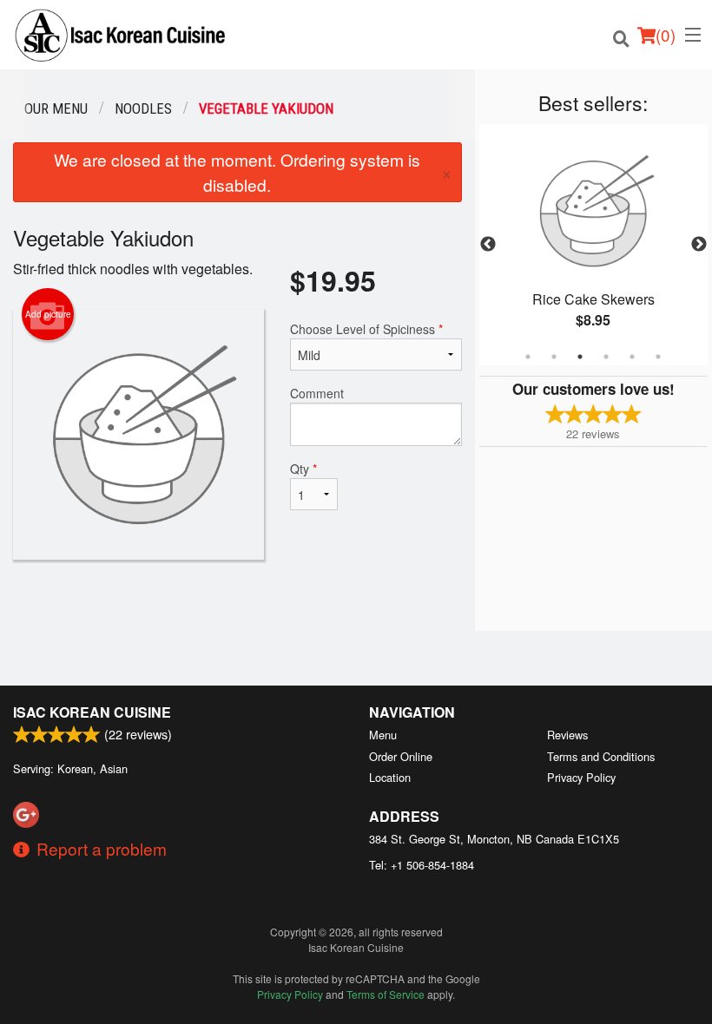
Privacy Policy (581, 777)
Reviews (567, 734)
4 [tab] (606, 356)
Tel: (421, 865)
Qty (303, 468)
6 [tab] (658, 356)
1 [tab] (528, 356)
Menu (383, 734)
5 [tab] (632, 356)
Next (699, 244)
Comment (317, 393)
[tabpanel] (593, 244)
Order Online (400, 756)
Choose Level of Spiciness (366, 329)
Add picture (48, 314)
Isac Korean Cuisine (92, 712)
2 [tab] (554, 356)
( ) (666, 34)
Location (390, 777)
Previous (488, 244)
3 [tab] (580, 356)
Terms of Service (385, 994)
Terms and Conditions (601, 756)
